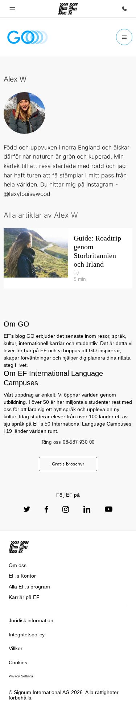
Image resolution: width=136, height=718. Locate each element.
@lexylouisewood (27, 193)
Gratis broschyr (68, 464)
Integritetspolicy (27, 634)
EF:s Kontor (22, 576)
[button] (12, 8)
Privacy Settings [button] (21, 676)
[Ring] (124, 9)
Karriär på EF (24, 597)
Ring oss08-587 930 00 (68, 442)
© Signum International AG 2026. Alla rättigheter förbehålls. (64, 695)
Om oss (17, 565)
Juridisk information (31, 620)
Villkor (15, 648)
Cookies (18, 662)
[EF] (68, 9)
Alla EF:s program (29, 587)
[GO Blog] (27, 37)
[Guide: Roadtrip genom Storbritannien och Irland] (68, 258)
